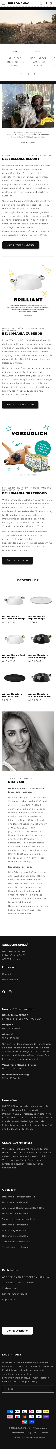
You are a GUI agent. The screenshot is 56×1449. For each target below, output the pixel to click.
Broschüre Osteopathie (15, 1236)
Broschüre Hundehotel (15, 1202)
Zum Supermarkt (17, 560)
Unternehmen (10, 979)
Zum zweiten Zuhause (21, 244)
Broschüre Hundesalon (15, 1224)
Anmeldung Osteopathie (16, 1241)
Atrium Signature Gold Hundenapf (38, 656)
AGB (36, 1433)
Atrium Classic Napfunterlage (36, 617)
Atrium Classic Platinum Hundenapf (14, 617)
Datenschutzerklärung (14, 1293)
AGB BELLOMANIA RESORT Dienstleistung (26, 1277)
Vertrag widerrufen (17, 1330)
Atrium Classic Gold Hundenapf (13, 656)
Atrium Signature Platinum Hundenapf (40, 695)
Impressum (8, 1299)
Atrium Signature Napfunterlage (12, 695)
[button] (3, 3)
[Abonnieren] (50, 1389)
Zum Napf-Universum (20, 404)
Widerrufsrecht (10, 1288)
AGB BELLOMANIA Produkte (18, 1282)
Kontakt (6, 974)
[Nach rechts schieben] (34, 74)
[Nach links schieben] (21, 74)
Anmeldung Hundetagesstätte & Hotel (23, 1208)
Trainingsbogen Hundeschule (18, 1219)
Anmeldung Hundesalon (15, 1230)
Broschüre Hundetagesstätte (18, 1196)
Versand (44, 1433)
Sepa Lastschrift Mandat (16, 1247)
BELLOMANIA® (23, 1428)
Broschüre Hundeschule (15, 1213)
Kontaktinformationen (36, 1437)
